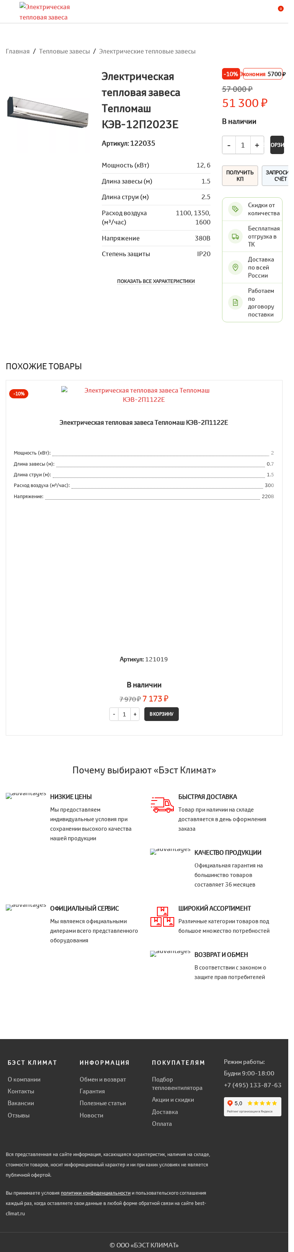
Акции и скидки (173, 1099)
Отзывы (18, 1115)
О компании (24, 1079)
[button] (161, 714)
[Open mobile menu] (9, 11)
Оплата (162, 1123)
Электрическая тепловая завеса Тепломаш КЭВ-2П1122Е (144, 422)
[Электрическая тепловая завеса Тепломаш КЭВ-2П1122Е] (144, 395)
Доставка (165, 1112)
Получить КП (240, 175)
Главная (18, 51)
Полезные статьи (103, 1103)
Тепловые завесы (64, 51)
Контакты (21, 1091)
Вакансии (21, 1103)
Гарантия (92, 1091)
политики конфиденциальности (96, 1193)
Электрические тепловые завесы (147, 51)
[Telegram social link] (236, 1127)
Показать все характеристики (156, 281)
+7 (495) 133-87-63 (253, 1085)
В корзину (277, 144)
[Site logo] (50, 10)
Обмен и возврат (103, 1079)
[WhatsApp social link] (227, 1127)
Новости (91, 1115)
